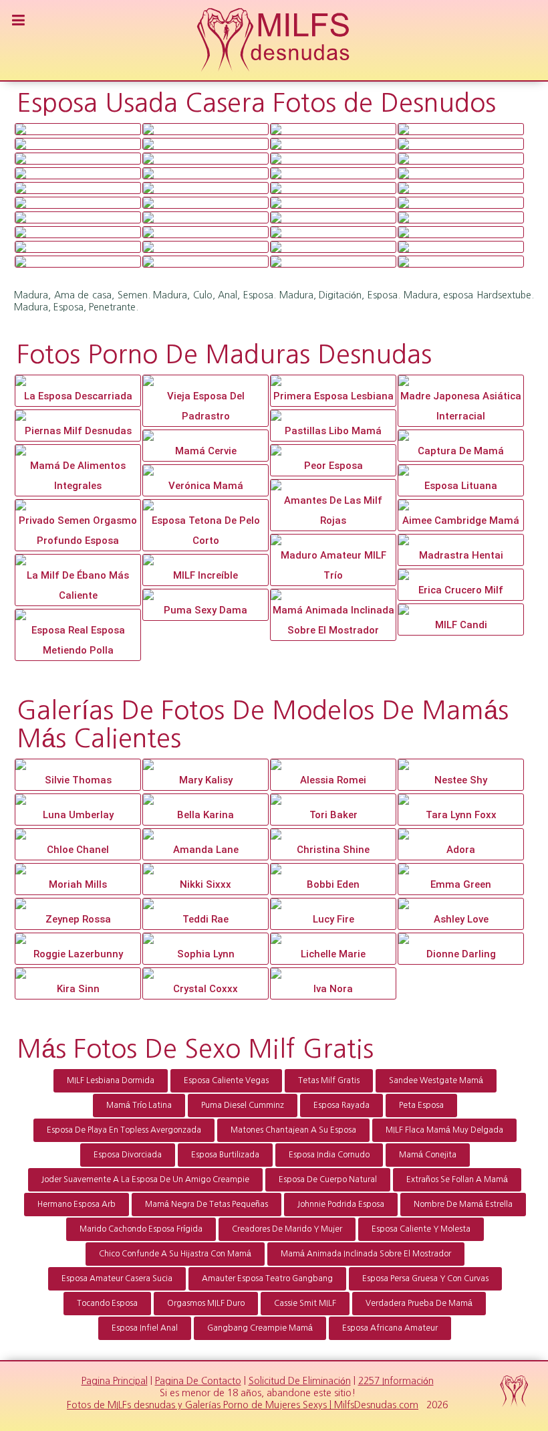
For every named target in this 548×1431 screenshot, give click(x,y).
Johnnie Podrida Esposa (340, 1204)
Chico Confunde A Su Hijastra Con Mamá (175, 1254)
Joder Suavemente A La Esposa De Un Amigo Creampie (145, 1179)
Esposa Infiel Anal (145, 1328)
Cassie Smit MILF (305, 1303)
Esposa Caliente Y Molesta (421, 1229)
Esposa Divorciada (128, 1155)
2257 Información (396, 1381)
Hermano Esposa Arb (76, 1204)
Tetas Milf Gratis (329, 1080)
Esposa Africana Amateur (390, 1328)
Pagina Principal (115, 1381)
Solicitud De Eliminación (300, 1381)
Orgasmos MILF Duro (206, 1303)
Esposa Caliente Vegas (226, 1080)
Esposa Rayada (341, 1105)
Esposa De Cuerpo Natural (328, 1179)
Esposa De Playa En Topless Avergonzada (124, 1130)
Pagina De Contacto (198, 1381)
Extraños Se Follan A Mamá (457, 1179)
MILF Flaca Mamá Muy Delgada (444, 1130)
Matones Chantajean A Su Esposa (293, 1130)
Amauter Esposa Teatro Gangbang (267, 1278)
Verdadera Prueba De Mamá (419, 1303)
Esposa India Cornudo (329, 1155)
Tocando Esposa (107, 1303)
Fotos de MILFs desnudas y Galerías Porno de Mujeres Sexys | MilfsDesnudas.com (242, 1405)
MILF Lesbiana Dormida (110, 1080)
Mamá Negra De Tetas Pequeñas (206, 1204)
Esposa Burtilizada (225, 1155)
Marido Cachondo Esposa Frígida (141, 1229)
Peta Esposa (421, 1105)
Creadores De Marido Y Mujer (287, 1229)
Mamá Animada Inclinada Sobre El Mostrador (366, 1254)
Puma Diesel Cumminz (242, 1105)
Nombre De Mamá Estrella (463, 1204)
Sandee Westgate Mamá (436, 1080)
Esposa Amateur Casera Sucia (116, 1278)
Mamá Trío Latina (139, 1105)
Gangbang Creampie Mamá (260, 1328)
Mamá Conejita (427, 1155)
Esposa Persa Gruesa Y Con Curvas (425, 1278)
